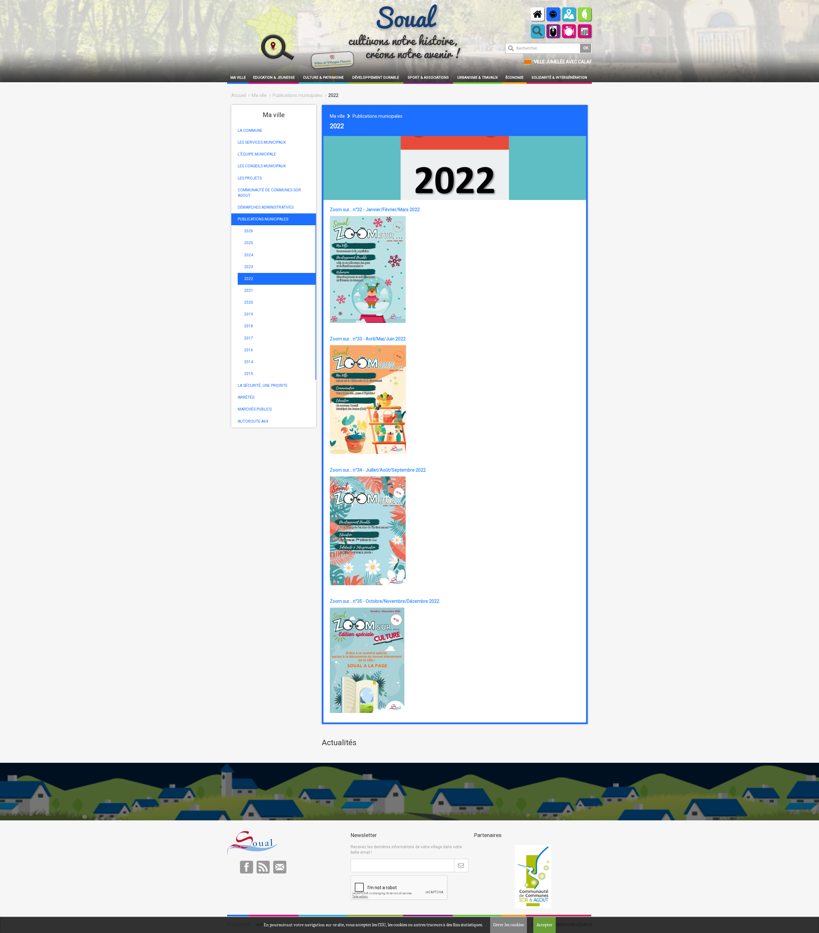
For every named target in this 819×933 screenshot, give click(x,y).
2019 (248, 314)
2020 (248, 302)
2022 (333, 95)
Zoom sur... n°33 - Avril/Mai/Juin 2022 (368, 338)
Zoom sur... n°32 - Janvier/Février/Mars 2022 (375, 209)
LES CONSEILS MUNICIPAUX (262, 166)
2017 (248, 338)
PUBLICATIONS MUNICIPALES (263, 219)
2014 (248, 362)
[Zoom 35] (367, 659)
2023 (248, 267)
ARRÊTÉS (246, 397)
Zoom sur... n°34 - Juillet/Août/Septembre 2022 (378, 470)
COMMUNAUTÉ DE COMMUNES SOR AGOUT (269, 193)
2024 (248, 255)
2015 (248, 373)
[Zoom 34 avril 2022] (368, 530)
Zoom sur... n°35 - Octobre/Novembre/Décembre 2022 (384, 601)
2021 (248, 290)
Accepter (545, 925)
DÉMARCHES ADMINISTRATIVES (266, 207)
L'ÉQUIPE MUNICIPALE (257, 154)
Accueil (238, 95)
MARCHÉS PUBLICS (255, 409)
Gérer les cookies (508, 925)
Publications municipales (297, 95)
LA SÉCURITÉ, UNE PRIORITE (263, 385)
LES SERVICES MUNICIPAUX (262, 142)
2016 (248, 350)
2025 (248, 243)
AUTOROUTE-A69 (253, 421)
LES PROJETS (250, 178)
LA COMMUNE (250, 130)
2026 (248, 231)
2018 (248, 326)
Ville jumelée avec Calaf (563, 61)
